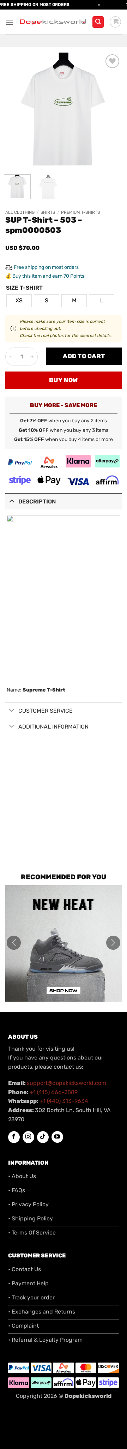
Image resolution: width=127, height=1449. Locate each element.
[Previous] (16, 110)
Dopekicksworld (88, 1396)
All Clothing (20, 212)
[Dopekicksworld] (53, 22)
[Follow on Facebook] (14, 1137)
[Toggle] (11, 501)
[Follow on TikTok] (43, 1137)
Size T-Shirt (24, 288)
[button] (9, 22)
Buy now (63, 380)
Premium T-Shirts (80, 212)
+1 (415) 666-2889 (54, 1092)
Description (37, 501)
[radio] (19, 301)
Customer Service (45, 710)
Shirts (48, 212)
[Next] (110, 110)
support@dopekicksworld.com (66, 1083)
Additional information (53, 726)
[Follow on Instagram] (28, 1137)
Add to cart (84, 356)
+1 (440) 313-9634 (64, 1101)
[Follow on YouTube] (57, 1137)
